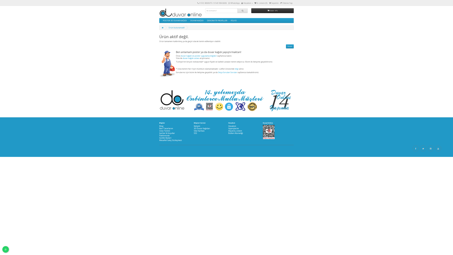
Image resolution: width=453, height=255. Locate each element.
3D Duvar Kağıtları (202, 128)
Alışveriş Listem (235, 131)
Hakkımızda (164, 135)
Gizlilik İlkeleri (165, 138)
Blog (161, 126)
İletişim (197, 126)
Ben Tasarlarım (166, 128)
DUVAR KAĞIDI (196, 20)
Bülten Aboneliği (235, 133)
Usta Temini (164, 131)
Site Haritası (199, 131)
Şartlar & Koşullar (167, 133)
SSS (195, 133)
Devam (289, 46)
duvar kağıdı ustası (191, 58)
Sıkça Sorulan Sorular (227, 72)
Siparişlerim (233, 128)
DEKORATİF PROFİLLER (217, 20)
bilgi (237, 69)
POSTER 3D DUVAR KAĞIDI (175, 20)
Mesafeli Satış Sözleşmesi (170, 140)
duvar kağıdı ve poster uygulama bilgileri (199, 56)
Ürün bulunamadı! (177, 27)
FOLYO (234, 20)
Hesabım (232, 126)
